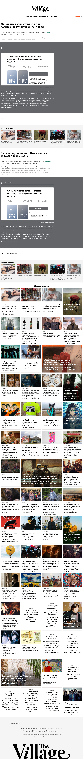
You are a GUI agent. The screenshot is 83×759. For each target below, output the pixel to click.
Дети (55, 16)
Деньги (3, 559)
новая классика (5, 360)
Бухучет (24, 331)
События (45, 673)
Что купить (45, 331)
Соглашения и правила (56, 722)
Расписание (24, 531)
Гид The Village (25, 303)
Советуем (45, 388)
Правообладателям (35, 722)
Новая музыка (67, 388)
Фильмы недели (25, 388)
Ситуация (24, 417)
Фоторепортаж (26, 474)
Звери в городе (46, 417)
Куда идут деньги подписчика (47, 87)
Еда (48, 16)
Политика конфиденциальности (19, 722)
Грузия (23, 502)
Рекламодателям (15, 723)
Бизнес (36, 16)
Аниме (65, 417)
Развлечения (42, 16)
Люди (32, 16)
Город (28, 16)
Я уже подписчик (8, 182)
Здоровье (45, 303)
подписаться (38, 74)
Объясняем (24, 645)
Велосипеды (45, 502)
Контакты (45, 722)
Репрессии (4, 531)
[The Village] (41, 9)
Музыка (3, 417)
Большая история (48, 358)
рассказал (47, 161)
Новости (31, 608)
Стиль (51, 16)
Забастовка (24, 445)
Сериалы (3, 331)
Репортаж (4, 303)
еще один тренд (67, 531)
